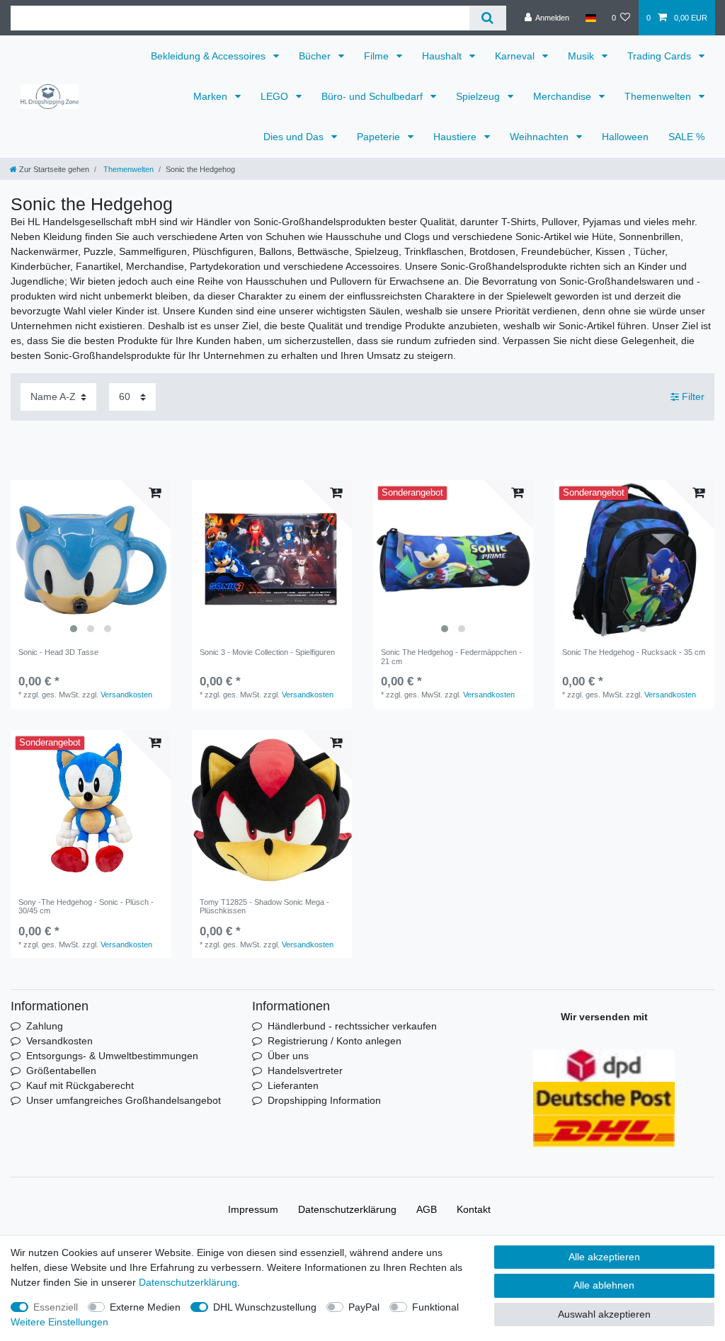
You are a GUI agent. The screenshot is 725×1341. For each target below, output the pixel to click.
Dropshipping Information (324, 1100)
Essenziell (55, 1307)
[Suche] (487, 18)
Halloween (625, 136)
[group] (91, 560)
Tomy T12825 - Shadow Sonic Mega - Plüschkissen (264, 906)
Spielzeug (479, 96)
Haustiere (456, 136)
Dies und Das (294, 136)
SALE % (686, 136)
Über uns (288, 1055)
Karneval (516, 56)
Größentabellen (61, 1070)
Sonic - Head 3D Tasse (58, 652)
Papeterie (380, 136)
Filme (378, 56)
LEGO (276, 96)
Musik (582, 56)
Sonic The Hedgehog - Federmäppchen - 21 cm (451, 656)
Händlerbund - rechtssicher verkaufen (352, 1026)
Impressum (253, 1209)
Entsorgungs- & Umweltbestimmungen (112, 1055)
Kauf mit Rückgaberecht (80, 1085)
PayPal (363, 1307)
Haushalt (443, 56)
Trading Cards (660, 56)
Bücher (316, 56)
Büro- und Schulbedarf (373, 96)
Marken (211, 96)
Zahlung (44, 1026)
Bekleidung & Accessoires (209, 56)
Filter (691, 396)
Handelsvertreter (305, 1070)
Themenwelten (659, 96)
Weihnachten (540, 136)
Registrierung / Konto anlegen (334, 1040)
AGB (426, 1209)
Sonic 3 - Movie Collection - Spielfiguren (267, 652)
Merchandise (563, 96)
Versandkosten (126, 694)
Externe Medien (145, 1307)
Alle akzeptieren (604, 1256)
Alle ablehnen (603, 1285)
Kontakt (474, 1209)
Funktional (435, 1307)
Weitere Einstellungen (59, 1322)
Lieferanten (293, 1085)
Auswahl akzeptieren (604, 1314)
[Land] (590, 17)
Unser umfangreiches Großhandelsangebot (123, 1100)
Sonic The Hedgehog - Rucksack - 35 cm (633, 652)
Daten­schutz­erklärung (347, 1209)
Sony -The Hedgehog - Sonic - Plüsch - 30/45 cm (86, 906)
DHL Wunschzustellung (264, 1307)
